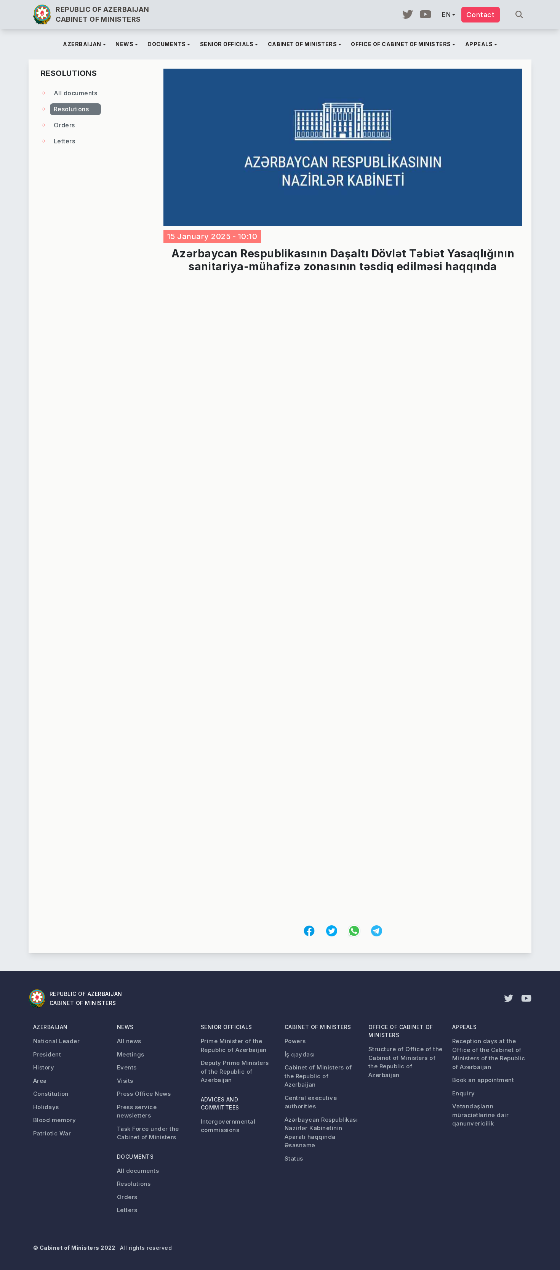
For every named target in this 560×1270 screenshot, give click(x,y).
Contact (480, 15)
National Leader (56, 1041)
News (125, 1027)
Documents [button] (166, 44)
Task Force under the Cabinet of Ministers (148, 1133)
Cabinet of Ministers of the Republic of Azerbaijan (318, 1076)
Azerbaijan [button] (82, 44)
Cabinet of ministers (318, 1027)
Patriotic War (52, 1133)
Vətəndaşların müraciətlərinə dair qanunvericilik (480, 1115)
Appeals (464, 1027)
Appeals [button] (479, 44)
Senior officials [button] (227, 44)
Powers (295, 1041)
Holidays (46, 1107)
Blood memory (54, 1120)
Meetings (130, 1054)
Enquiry (463, 1093)
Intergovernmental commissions (228, 1126)
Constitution (51, 1093)
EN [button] (446, 14)
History (43, 1067)
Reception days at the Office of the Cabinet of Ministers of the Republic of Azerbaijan (488, 1054)
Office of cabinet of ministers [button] (401, 44)
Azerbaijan (50, 1027)
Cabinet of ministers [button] (302, 44)
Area (40, 1080)
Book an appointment (483, 1080)
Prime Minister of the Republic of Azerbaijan (234, 1045)
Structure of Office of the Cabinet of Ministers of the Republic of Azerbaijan (405, 1062)
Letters (64, 141)
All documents (75, 93)
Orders (64, 125)
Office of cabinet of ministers (400, 1031)
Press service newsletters (137, 1111)
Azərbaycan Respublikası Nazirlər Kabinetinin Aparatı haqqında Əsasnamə (321, 1132)
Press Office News (144, 1093)
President (47, 1054)
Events (127, 1067)
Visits (125, 1080)
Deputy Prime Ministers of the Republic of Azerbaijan (235, 1071)
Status (294, 1158)
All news (129, 1041)
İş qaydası (300, 1054)
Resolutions (71, 109)
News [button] (124, 44)
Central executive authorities (311, 1102)
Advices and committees (220, 1103)
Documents (135, 1156)
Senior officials (226, 1027)
